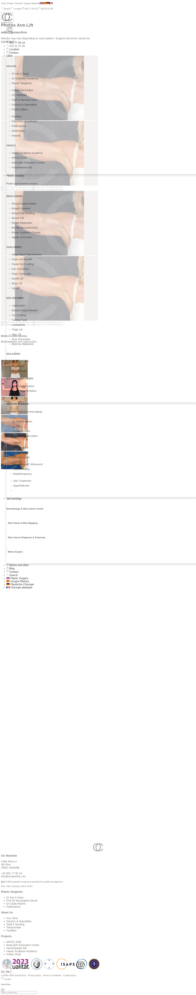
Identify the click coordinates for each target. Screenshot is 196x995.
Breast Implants (21, 208)
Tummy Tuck (19, 319)
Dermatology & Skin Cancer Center (24, 509)
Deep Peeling (14, 787)
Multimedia (18, 130)
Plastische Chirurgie (22, 584)
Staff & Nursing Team (24, 99)
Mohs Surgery (15, 552)
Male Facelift (19, 370)
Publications (19, 126)
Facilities (11, 930)
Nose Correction (21, 273)
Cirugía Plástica (19, 581)
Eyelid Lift (17, 278)
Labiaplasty (18, 324)
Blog (12, 568)
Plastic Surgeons (22, 83)
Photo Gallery (20, 109)
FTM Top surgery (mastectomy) (25, 782)
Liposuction (18, 305)
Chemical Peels (21, 431)
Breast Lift (18, 218)
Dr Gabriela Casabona (25, 78)
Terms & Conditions (52, 975)
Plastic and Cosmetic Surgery (22, 183)
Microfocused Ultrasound (28, 464)
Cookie (7, 979)
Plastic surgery (15, 175)
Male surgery (13, 354)
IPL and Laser (21, 457)
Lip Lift (16, 288)
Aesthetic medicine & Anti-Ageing (24, 412)
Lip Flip (16, 426)
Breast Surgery (14, 196)
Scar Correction (21, 339)
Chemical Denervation (25, 435)
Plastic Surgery (19, 578)
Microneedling (21, 469)
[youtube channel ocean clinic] (7, 973)
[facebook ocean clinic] (2, 973)
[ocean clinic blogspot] (5, 973)
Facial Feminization (23, 386)
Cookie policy (69, 975)
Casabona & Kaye (22, 90)
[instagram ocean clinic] (10, 973)
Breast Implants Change (26, 232)
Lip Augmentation (22, 421)
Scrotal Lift (18, 366)
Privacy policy (34, 975)
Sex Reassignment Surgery (20, 378)
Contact (14, 52)
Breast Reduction (22, 222)
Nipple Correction (22, 237)
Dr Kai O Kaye (20, 73)
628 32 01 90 (46, 9)
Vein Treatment (22, 480)
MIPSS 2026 (19, 157)
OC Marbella (19, 95)
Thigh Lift (17, 329)
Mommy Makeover (23, 344)
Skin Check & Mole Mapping (22, 523)
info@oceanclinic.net (13, 876)
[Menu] (2, 38)
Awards (16, 135)
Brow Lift (17, 283)
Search (7, 9)
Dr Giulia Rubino (16, 903)
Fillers (16, 442)
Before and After (19, 565)
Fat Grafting (19, 315)
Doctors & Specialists (24, 104)
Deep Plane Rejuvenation (27, 254)
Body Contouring (14, 298)
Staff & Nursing (15, 924)
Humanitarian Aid (22, 167)
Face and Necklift (22, 259)
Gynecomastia (20, 361)
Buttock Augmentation (25, 310)
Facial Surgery (14, 247)
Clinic (9, 55)
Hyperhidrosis (21, 485)
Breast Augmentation (24, 203)
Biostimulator (21, 447)
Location (17, 9)
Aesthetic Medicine (17, 403)
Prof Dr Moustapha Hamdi (21, 900)
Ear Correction (20, 268)
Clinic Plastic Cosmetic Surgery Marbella (20, 3)
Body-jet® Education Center (28, 162)
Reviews (17, 116)
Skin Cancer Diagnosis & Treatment (26, 537)
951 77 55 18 (31, 9)
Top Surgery (19, 395)
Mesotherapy (21, 452)
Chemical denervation (19, 790)
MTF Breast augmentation (21, 779)
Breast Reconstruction (25, 227)
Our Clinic (12, 918)
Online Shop (13, 954)
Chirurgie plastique (21, 587)
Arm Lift (16, 334)
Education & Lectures (24, 121)
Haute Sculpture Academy (27, 152)
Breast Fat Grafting (23, 213)
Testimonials (13, 927)
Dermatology (13, 498)
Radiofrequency (22, 473)
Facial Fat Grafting (23, 264)
